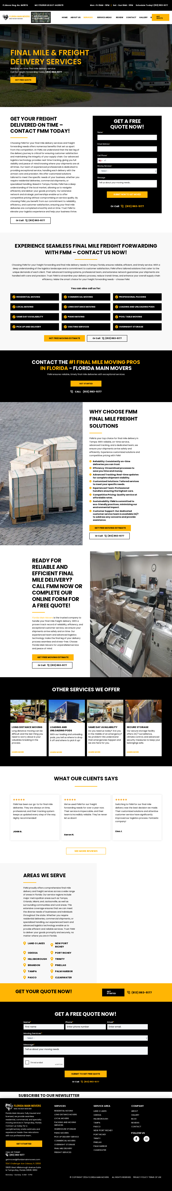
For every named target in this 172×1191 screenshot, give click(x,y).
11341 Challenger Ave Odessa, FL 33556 (23, 1163)
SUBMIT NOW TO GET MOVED (127, 195)
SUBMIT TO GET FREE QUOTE (85, 1073)
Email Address (103, 144)
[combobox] (101, 160)
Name (100, 132)
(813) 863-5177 (161, 5)
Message (101, 178)
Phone (69, 1022)
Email (110, 1022)
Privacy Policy (140, 1177)
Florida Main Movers (42, 617)
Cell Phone (102, 156)
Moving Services (104, 166)
